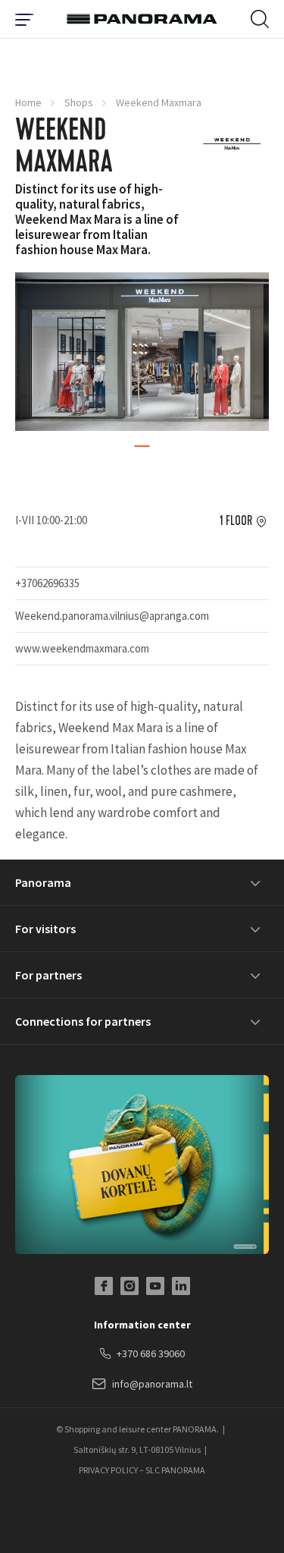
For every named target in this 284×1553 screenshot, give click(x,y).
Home (28, 102)
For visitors (45, 928)
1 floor (236, 521)
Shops (78, 102)
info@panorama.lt (152, 1384)
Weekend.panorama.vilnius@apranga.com (112, 615)
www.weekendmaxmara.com (82, 648)
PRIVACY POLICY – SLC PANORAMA (142, 1470)
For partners (48, 974)
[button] (142, 446)
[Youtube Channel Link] (155, 1286)
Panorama (43, 882)
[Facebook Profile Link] (104, 1286)
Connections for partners (83, 1021)
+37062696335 (47, 583)
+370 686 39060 (151, 1353)
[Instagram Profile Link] (129, 1286)
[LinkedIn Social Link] (181, 1286)
